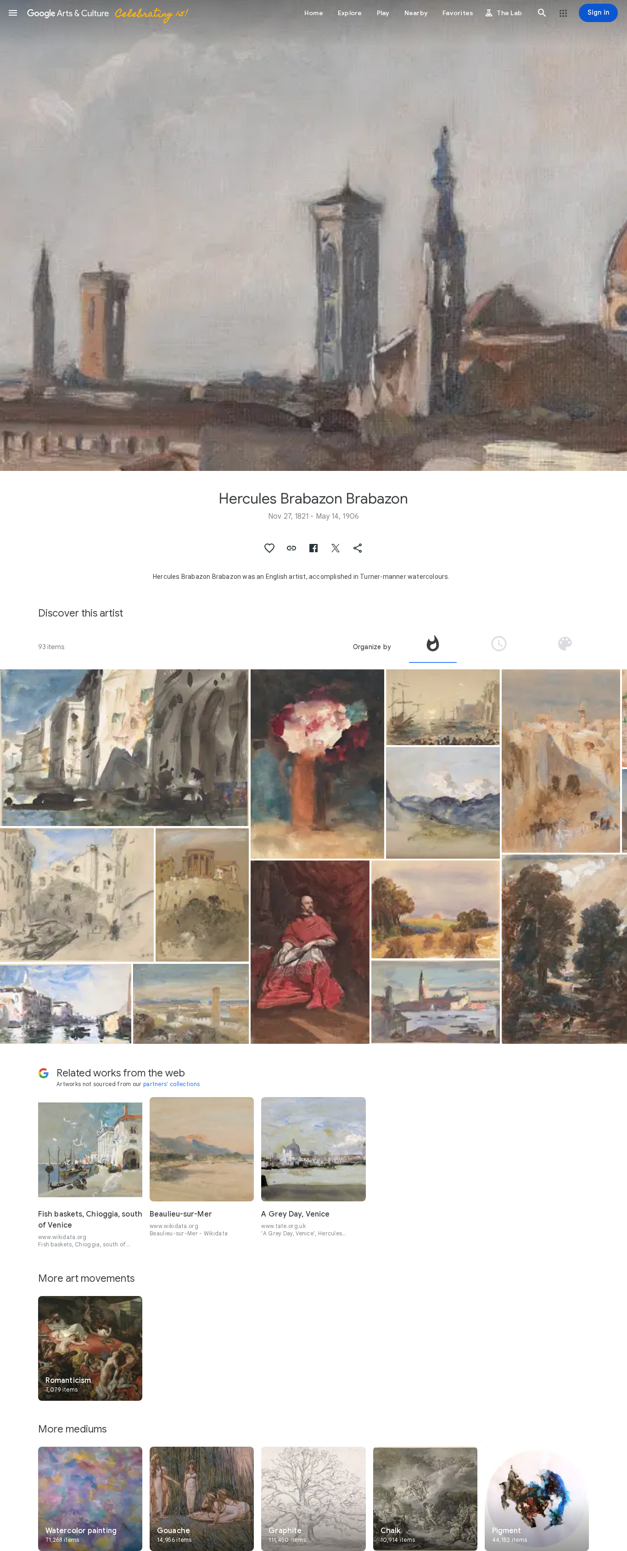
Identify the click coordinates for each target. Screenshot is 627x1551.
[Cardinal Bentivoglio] (310, 952)
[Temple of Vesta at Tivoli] (202, 895)
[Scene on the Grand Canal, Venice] (65, 1004)
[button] (13, 13)
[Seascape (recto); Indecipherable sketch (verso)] (442, 707)
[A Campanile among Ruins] (191, 1004)
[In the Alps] (442, 803)
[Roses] (317, 764)
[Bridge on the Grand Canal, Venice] (124, 747)
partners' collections (171, 1084)
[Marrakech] (561, 761)
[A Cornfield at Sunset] (435, 909)
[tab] (433, 647)
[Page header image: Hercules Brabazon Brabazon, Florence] (313, 235)
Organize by (372, 647)
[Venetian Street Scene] (77, 895)
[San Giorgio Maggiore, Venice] (435, 1002)
